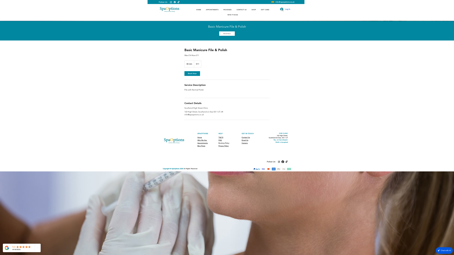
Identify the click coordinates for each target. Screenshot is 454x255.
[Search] (282, 10)
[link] (227, 33)
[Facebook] (174, 2)
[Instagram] (171, 2)
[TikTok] (178, 2)
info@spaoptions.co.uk (285, 2)
